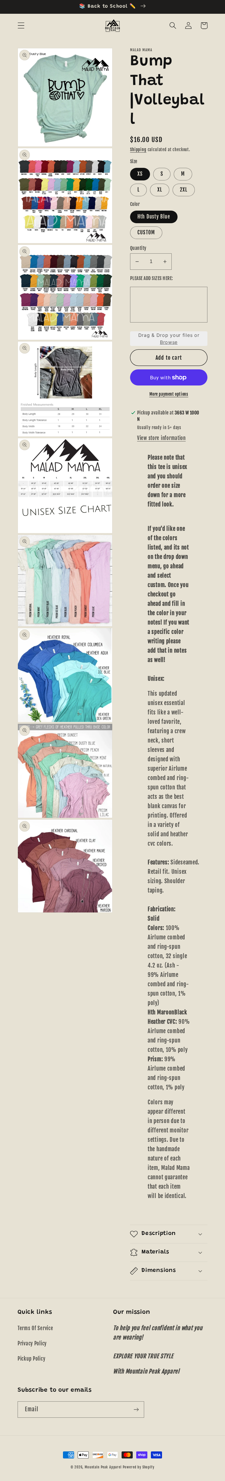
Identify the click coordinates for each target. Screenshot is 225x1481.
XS (140, 174)
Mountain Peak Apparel (103, 1467)
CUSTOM (146, 232)
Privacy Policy (32, 1343)
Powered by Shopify (138, 1467)
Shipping (138, 149)
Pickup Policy (31, 1359)
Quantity (138, 248)
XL (159, 190)
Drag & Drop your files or (169, 338)
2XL (184, 190)
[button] (21, 25)
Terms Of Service (35, 1328)
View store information (161, 438)
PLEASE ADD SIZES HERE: (151, 278)
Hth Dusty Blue (153, 217)
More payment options (168, 394)
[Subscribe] (136, 1409)
